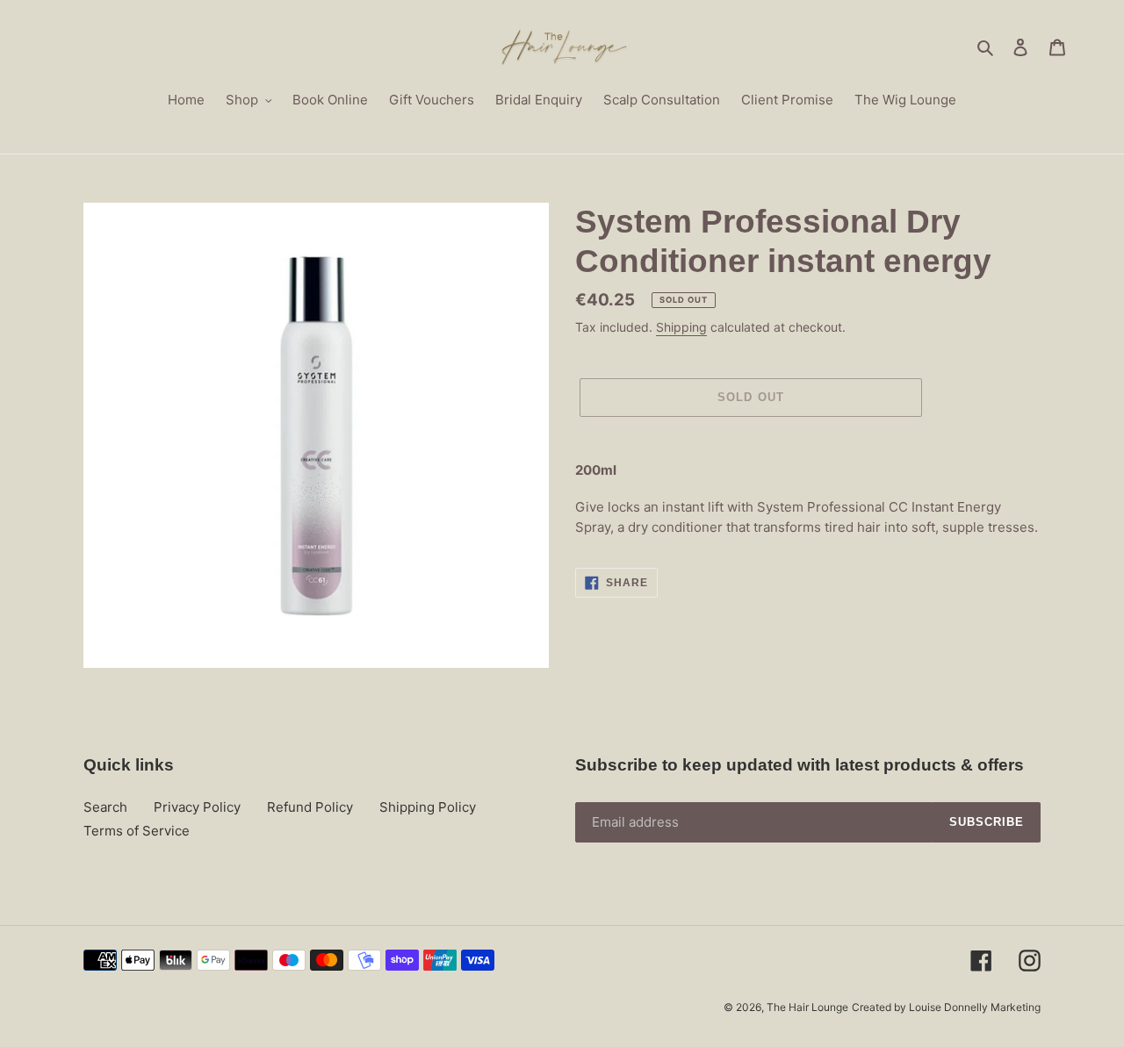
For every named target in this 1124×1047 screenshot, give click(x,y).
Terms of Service (136, 830)
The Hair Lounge (807, 1007)
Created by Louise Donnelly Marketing (946, 1007)
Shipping (681, 326)
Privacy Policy (197, 807)
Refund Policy (310, 807)
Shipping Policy (427, 807)
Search (105, 807)
